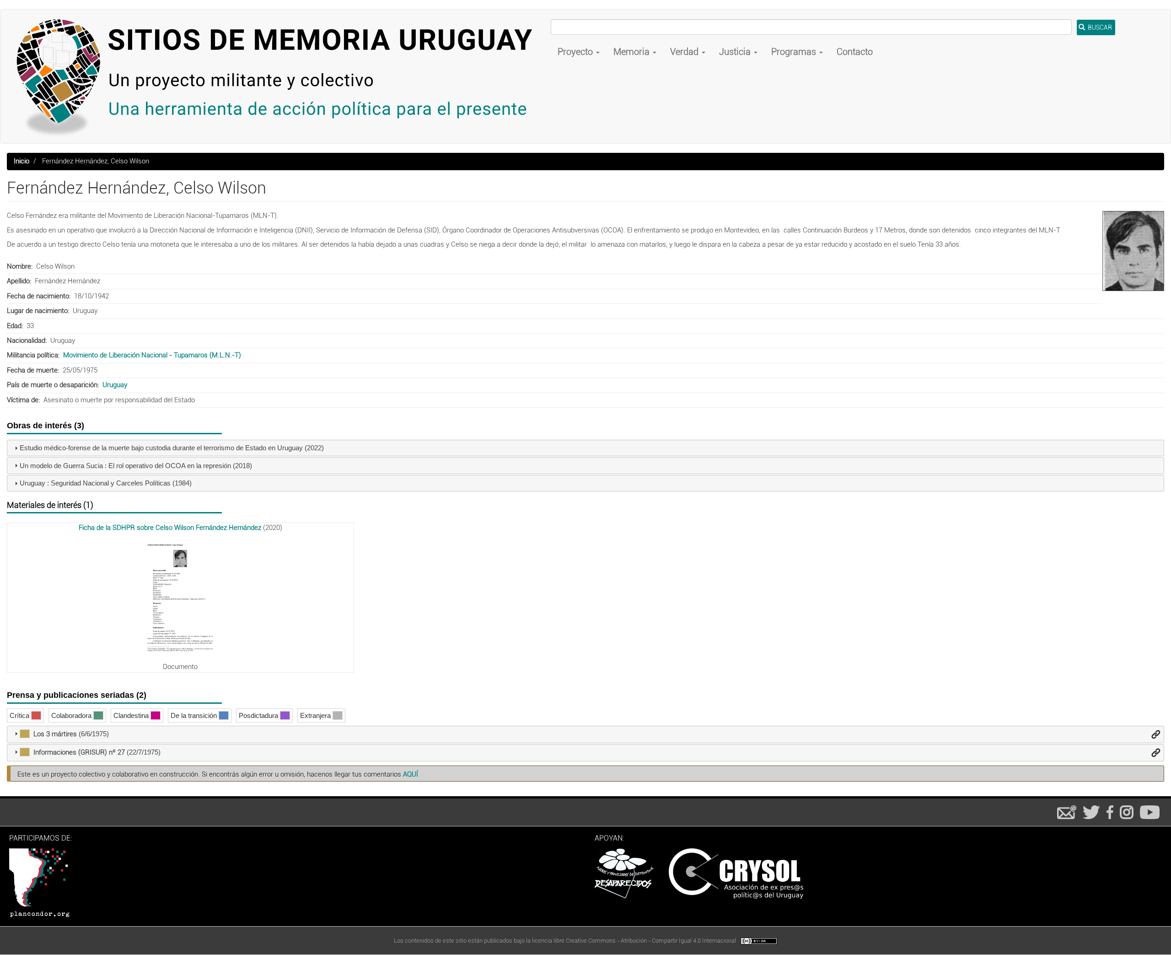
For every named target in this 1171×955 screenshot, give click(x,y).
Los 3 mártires (55, 734)
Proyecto (576, 51)
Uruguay (114, 385)
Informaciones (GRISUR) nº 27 (79, 752)
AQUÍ (410, 774)
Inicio (21, 161)
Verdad (685, 51)
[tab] (585, 448)
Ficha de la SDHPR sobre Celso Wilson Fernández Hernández (170, 527)
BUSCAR (1099, 27)
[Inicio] (279, 76)
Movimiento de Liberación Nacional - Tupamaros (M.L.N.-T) (152, 355)
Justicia (736, 51)
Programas (794, 51)
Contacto (855, 51)
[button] (1133, 251)
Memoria (632, 51)
